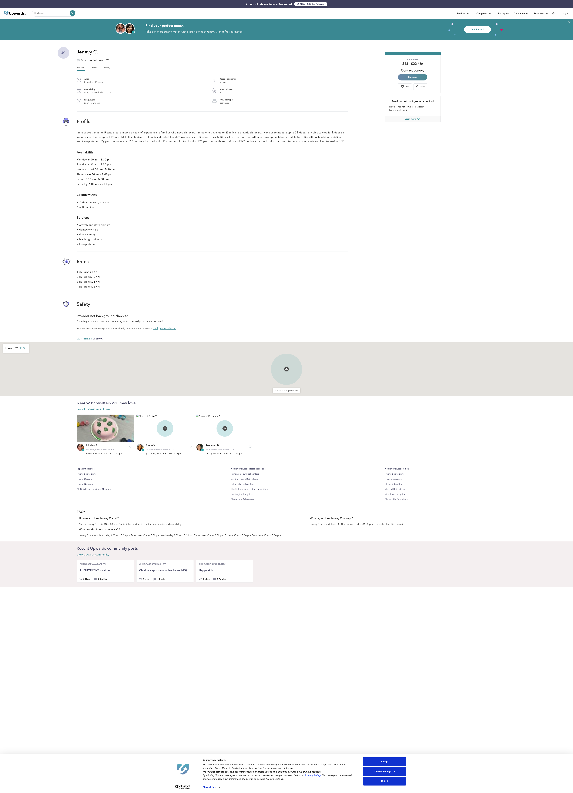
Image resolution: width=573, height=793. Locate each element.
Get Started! (477, 29)
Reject (384, 781)
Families (461, 13)
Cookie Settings (383, 771)
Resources (539, 13)
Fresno (87, 338)
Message (412, 77)
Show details (209, 787)
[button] (286, 365)
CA (78, 338)
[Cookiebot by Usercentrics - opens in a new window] (183, 787)
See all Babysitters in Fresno (94, 409)
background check (164, 328)
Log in (565, 13)
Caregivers (482, 13)
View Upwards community (93, 555)
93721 (23, 348)
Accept (384, 761)
